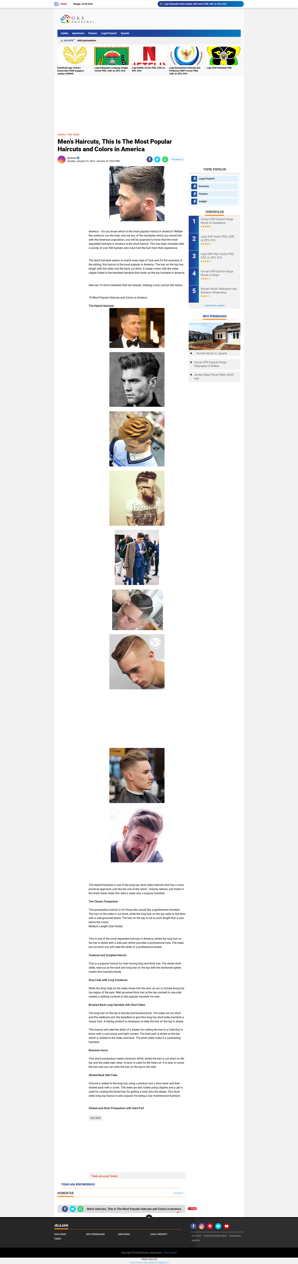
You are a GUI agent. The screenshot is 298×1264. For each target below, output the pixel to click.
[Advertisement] (177, 19)
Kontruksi (124, 1234)
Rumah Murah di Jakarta (212, 353)
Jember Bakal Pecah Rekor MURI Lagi (214, 376)
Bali (153, 1262)
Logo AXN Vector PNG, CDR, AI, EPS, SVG (217, 238)
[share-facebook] (150, 159)
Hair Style (73, 134)
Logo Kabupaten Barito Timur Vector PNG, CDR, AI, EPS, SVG (192, 4)
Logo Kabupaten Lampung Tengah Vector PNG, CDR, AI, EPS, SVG (111, 69)
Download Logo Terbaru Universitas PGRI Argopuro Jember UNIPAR (70, 70)
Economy (204, 186)
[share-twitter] (157, 159)
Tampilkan (177, 1193)
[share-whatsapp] (165, 159)
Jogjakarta (163, 1262)
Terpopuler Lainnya (215, 306)
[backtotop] (149, 1218)
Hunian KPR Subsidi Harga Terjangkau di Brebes (210, 364)
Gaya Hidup (60, 1234)
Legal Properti (109, 33)
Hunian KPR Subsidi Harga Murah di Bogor (217, 273)
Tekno (57, 1238)
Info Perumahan (87, 40)
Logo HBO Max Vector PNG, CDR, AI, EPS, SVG (217, 255)
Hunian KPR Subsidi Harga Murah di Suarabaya (217, 221)
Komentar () (177, 159)
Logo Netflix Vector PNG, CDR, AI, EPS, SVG (148, 69)
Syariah (125, 33)
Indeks (64, 33)
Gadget (203, 201)
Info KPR (68, 40)
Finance (92, 33)
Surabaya (145, 1262)
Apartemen (78, 33)
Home (63, 4)
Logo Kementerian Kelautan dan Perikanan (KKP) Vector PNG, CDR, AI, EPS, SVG (184, 70)
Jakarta (134, 1262)
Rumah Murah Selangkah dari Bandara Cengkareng (219, 290)
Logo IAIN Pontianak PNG (219, 67)
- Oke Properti (169, 1252)
